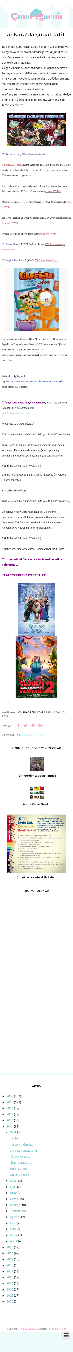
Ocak (13, 1132)
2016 (9, 1253)
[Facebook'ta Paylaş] (18, 725)
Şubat (14, 1180)
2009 (9, 1096)
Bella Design (59, 1328)
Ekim (13, 1229)
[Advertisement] (36, 1030)
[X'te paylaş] (26, 725)
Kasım (14, 1235)
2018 (9, 1265)
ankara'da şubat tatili (23, 1150)
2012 (9, 1114)
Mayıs (14, 1199)
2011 (9, 1108)
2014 (9, 1126)
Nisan (13, 1192)
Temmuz (15, 1211)
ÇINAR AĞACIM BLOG (28, 1328)
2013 (9, 1120)
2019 (9, 1271)
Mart (13, 1186)
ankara (27, 735)
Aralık (14, 1241)
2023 (9, 1295)
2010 (9, 1102)
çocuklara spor (19, 1168)
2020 (9, 1277)
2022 (9, 1289)
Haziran (15, 1204)
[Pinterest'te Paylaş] (33, 725)
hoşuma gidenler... (21, 1144)
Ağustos (15, 1217)
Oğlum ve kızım (19, 1174)
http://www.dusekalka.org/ (15, 413)
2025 (9, 1301)
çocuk (38, 735)
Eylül (13, 1223)
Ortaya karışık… (20, 1156)
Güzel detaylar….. (21, 1162)
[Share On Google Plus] (40, 725)
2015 (9, 1247)
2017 (9, 1259)
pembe (14, 1138)
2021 (9, 1283)
